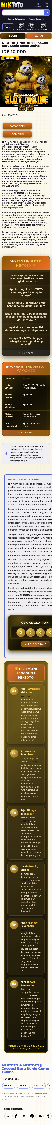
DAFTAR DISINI (17, 126)
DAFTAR (39, 35)
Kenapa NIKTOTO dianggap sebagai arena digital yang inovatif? (26, 341)
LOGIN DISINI (17, 134)
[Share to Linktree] (24, 1116)
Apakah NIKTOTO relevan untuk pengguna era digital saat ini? (26, 304)
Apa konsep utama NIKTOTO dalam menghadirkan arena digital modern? (26, 278)
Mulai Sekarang (35, 644)
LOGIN (13, 35)
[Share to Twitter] (7, 1116)
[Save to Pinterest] (32, 1116)
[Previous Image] (2, 82)
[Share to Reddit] (40, 1116)
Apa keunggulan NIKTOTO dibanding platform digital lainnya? (26, 292)
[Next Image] (49, 82)
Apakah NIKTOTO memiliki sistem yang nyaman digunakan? (26, 329)
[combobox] (23, 12)
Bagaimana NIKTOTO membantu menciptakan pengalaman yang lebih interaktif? (26, 316)
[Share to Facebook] (15, 1116)
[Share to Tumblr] (48, 1116)
